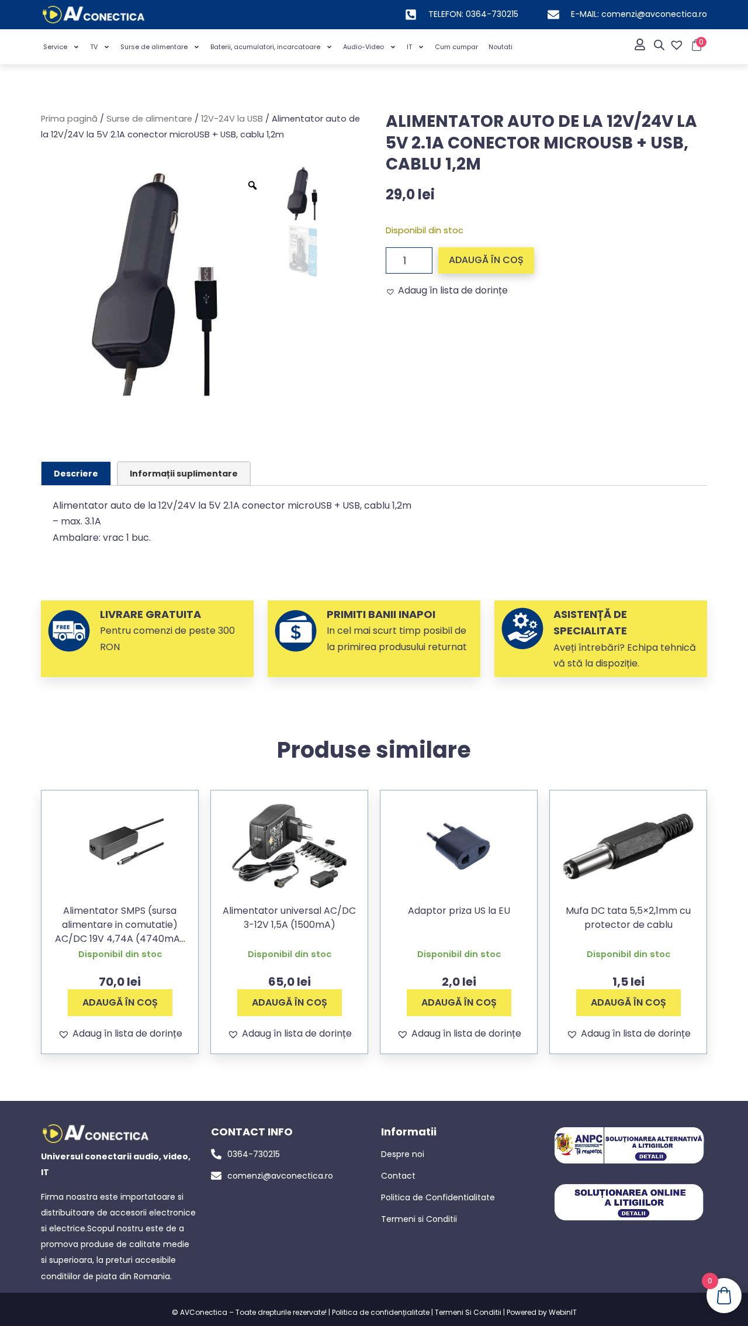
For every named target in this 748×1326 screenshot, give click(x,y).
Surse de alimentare (154, 46)
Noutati (500, 46)
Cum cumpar (456, 46)
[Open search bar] (659, 45)
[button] (447, 290)
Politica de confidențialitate (381, 1312)
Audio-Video (363, 46)
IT (409, 46)
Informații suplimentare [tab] (184, 473)
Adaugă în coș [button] (120, 1002)
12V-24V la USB (232, 119)
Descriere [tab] (76, 473)
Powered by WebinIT (542, 1312)
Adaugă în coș (486, 260)
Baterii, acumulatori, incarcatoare (265, 46)
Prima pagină (69, 119)
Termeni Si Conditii (468, 1312)
